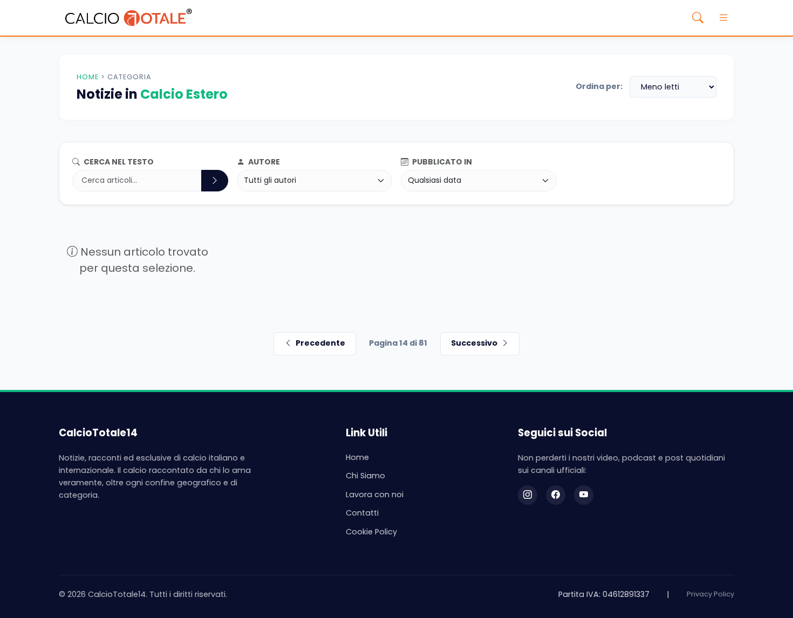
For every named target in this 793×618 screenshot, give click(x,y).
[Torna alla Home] (128, 18)
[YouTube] (583, 495)
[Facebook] (555, 495)
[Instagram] (527, 495)
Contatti (362, 512)
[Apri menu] (723, 18)
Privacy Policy (710, 594)
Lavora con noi (375, 494)
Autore (263, 161)
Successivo (474, 343)
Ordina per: (599, 86)
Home (88, 76)
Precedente (320, 343)
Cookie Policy (371, 531)
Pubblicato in (441, 161)
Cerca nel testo (118, 161)
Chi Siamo (365, 475)
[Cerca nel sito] (697, 18)
